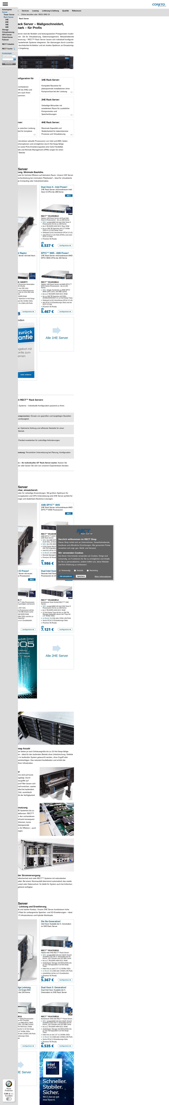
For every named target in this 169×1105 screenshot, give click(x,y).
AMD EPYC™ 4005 (50, 505)
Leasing (35, 11)
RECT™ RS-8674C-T (13, 600)
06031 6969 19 (44, 14)
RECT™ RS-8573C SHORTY (16, 282)
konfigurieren (64, 245)
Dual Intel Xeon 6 (49, 571)
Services (25, 11)
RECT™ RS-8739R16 (13, 1016)
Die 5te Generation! (51, 921)
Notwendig (65, 570)
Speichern (81, 576)
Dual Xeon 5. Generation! (53, 987)
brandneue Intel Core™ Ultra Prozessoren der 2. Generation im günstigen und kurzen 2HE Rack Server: (19, 611)
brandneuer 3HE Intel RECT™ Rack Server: (56, 1030)
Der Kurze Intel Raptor (15, 253)
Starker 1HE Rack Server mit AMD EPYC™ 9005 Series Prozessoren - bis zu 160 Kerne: (56, 295)
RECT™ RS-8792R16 (50, 1016)
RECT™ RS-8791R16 (50, 950)
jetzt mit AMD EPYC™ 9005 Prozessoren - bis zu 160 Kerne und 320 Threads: (20, 1028)
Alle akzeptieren (66, 576)
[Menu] (13, 1080)
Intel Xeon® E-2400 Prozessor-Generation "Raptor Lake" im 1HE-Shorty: (19, 293)
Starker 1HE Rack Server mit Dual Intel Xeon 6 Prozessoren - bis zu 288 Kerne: (56, 228)
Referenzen (76, 11)
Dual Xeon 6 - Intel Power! (54, 187)
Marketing (93, 570)
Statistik (79, 570)
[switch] (8, 1099)
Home (16, 11)
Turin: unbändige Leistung (17, 987)
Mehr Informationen (103, 576)
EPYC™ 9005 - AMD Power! (55, 253)
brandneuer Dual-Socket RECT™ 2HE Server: (56, 612)
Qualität (65, 11)
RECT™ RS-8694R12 (50, 600)
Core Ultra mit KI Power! (16, 571)
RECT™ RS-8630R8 (49, 534)
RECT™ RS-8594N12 (50, 216)
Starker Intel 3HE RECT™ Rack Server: (56, 964)
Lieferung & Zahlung (50, 11)
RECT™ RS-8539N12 (50, 282)
